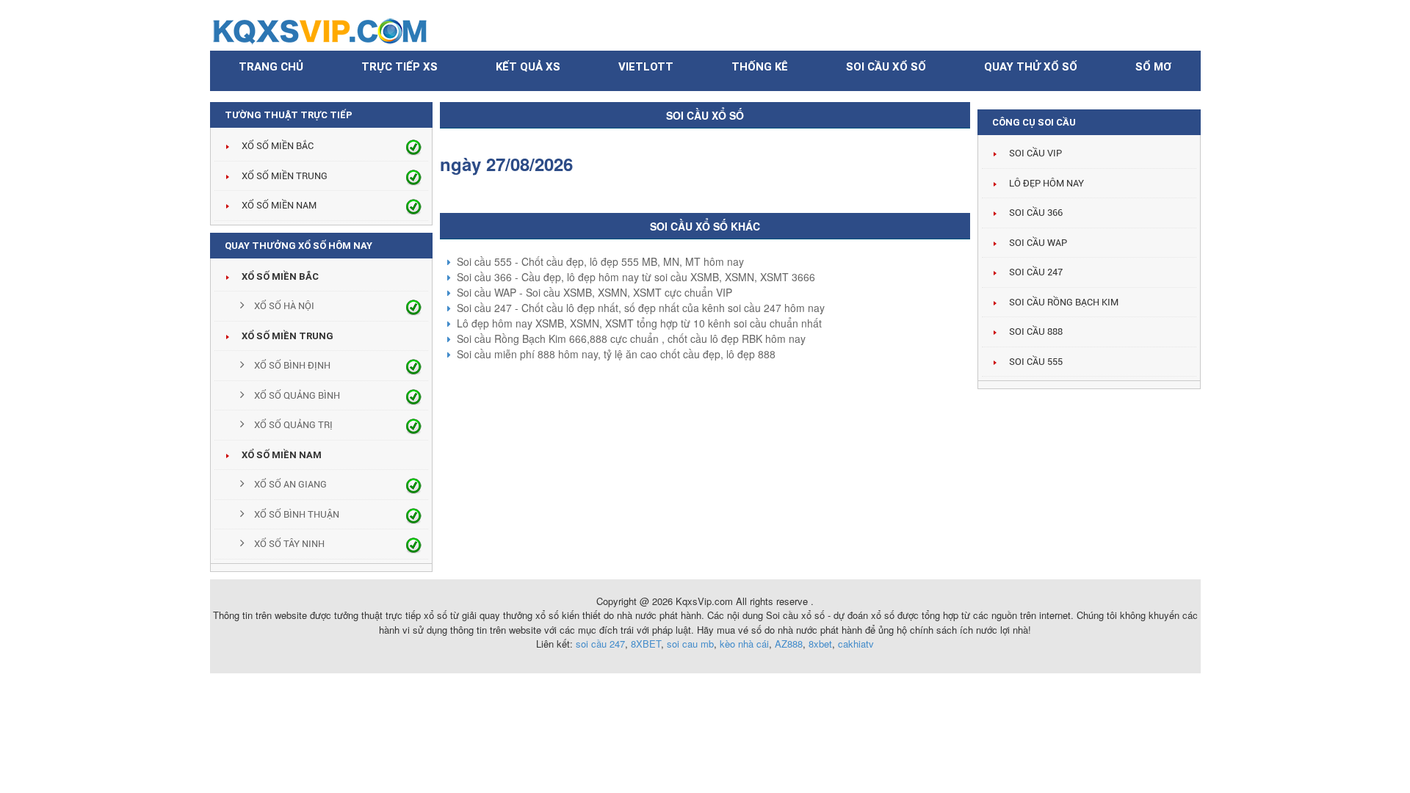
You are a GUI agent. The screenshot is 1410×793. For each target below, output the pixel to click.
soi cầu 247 (600, 644)
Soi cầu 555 (1036, 361)
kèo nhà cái (744, 644)
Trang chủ (271, 66)
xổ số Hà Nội (283, 305)
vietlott (645, 66)
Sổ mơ (1153, 66)
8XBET (646, 644)
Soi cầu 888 (1036, 331)
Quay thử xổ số (1030, 66)
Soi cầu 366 (1036, 212)
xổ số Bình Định (291, 365)
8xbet (820, 644)
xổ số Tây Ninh (288, 543)
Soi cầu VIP (1035, 153)
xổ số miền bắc (280, 276)
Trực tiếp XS (399, 66)
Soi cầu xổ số (886, 66)
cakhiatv (856, 644)
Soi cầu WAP (1038, 242)
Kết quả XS (528, 66)
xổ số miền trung (287, 335)
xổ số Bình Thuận (295, 514)
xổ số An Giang (289, 484)
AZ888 (789, 644)
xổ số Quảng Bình (296, 395)
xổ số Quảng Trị (292, 424)
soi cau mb (690, 644)
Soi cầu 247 (1036, 272)
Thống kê (759, 66)
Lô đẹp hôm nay (1046, 183)
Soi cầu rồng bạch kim (1063, 302)
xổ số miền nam (282, 454)
